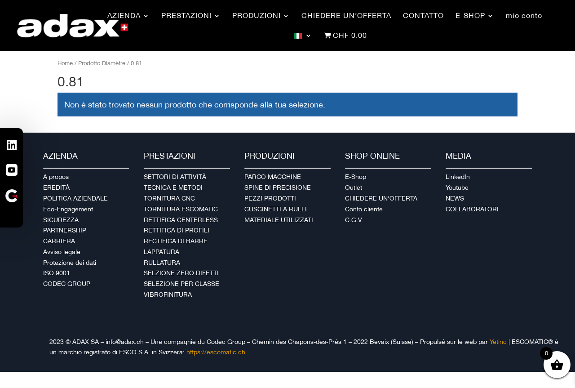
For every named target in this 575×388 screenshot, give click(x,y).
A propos (56, 176)
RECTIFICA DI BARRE (176, 241)
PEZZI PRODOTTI (270, 198)
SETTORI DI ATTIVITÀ (175, 176)
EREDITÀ (56, 187)
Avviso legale (61, 251)
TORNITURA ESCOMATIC (181, 209)
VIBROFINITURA (168, 294)
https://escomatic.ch (215, 352)
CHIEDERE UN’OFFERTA (381, 198)
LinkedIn (458, 176)
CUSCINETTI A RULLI (275, 209)
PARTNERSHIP (64, 230)
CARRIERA (59, 241)
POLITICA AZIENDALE (75, 198)
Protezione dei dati (69, 262)
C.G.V (353, 219)
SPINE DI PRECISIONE (277, 187)
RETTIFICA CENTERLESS (181, 219)
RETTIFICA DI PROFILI (176, 230)
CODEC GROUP (66, 283)
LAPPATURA (161, 251)
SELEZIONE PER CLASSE (181, 283)
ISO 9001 (56, 273)
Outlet (353, 187)
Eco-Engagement (68, 209)
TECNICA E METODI (173, 187)
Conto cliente (364, 209)
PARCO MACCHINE (272, 176)
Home (65, 63)
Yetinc (498, 341)
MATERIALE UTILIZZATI (278, 219)
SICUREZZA (61, 219)
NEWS (455, 198)
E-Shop (355, 176)
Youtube (457, 187)
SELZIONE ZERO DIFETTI (181, 273)
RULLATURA (162, 262)
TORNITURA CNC (169, 198)
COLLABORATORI (472, 209)
